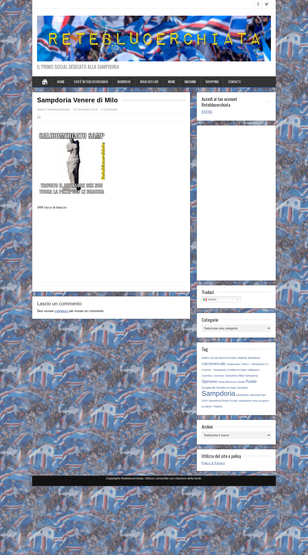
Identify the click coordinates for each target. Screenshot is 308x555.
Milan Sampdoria (248, 375)
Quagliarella (208, 387)
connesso (61, 311)
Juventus (207, 375)
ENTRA (207, 112)
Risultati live (149, 81)
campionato (233, 364)
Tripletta (217, 406)
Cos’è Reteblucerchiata (91, 81)
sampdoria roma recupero (253, 400)
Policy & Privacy (213, 463)
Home (60, 81)
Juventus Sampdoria (225, 375)
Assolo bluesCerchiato (223, 357)
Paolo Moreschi (227, 381)
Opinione (209, 381)
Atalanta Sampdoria (248, 357)
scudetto (207, 406)
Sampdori (242, 387)
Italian (211, 299)
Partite (251, 381)
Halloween (254, 369)
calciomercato (213, 363)
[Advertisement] (111, 247)
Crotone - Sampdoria (214, 369)
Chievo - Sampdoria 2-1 (255, 364)
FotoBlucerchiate (237, 369)
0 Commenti (109, 109)
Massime (190, 81)
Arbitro (205, 357)
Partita (241, 381)
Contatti (234, 81)
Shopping (212, 81)
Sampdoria (218, 393)
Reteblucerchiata (58, 109)
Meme (171, 81)
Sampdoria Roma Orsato (222, 400)
